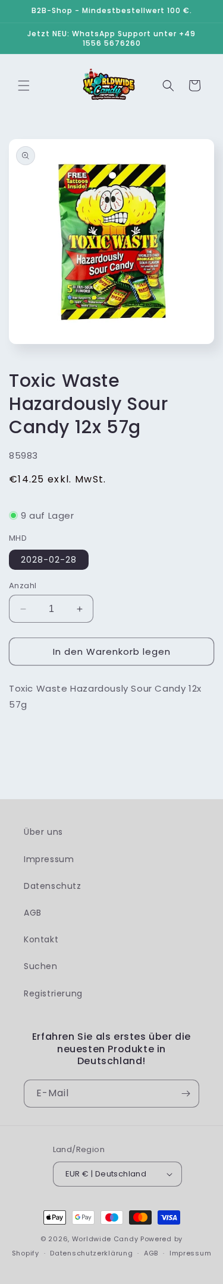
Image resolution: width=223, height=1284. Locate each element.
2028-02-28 (49, 560)
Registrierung (53, 993)
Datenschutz (52, 886)
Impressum (49, 859)
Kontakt (41, 939)
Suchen (41, 966)
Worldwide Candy (105, 1239)
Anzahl (22, 585)
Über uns (43, 832)
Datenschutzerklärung (91, 1253)
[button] (24, 85)
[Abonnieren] (185, 1094)
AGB (33, 913)
